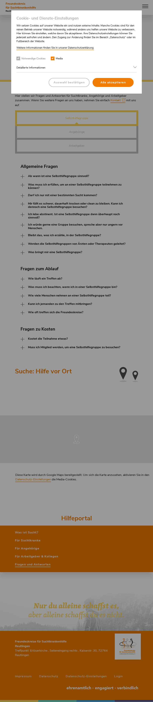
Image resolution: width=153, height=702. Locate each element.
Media (59, 58)
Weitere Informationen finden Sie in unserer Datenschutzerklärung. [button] (55, 48)
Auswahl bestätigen (69, 82)
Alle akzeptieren (113, 82)
